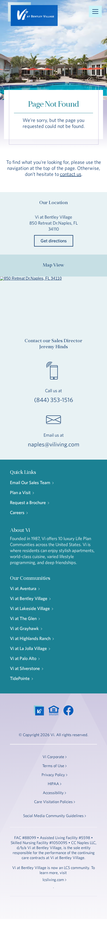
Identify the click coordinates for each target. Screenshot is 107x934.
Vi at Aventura (23, 588)
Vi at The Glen (23, 618)
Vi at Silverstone (25, 668)
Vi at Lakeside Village (30, 608)
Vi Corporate (53, 756)
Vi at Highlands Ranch (30, 638)
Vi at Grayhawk (24, 628)
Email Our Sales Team (30, 482)
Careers (17, 512)
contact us (70, 174)
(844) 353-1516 (53, 400)
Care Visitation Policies (53, 801)
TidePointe (20, 678)
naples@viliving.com (53, 444)
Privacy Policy (53, 774)
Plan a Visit (20, 492)
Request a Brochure (28, 502)
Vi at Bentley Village (28, 598)
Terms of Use (53, 765)
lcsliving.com (53, 879)
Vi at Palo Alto (23, 658)
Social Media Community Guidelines (53, 815)
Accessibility (53, 792)
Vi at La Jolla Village (28, 648)
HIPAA (53, 783)
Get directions (54, 241)
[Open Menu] (95, 11)
